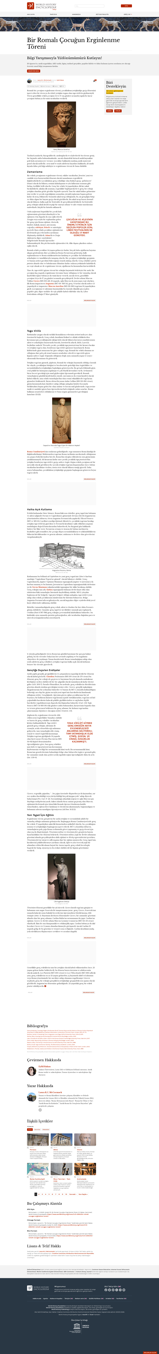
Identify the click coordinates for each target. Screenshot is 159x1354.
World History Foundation (57, 1306)
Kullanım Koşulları (56, 1298)
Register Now (33, 71)
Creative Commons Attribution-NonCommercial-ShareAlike (73, 1253)
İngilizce (53, 14)
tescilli (84, 1314)
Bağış (109, 111)
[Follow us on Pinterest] (113, 1291)
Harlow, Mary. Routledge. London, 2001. (51, 1036)
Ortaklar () (110, 1298)
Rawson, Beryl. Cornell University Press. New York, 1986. (51, 1042)
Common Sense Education (101, 1269)
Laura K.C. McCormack (44, 80)
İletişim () (69, 1298)
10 (66, 1194)
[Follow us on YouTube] (124, 1291)
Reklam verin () (81, 1298)
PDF (62, 86)
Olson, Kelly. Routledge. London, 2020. (50, 1040)
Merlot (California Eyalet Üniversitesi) (50, 1271)
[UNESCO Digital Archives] (79, 1328)
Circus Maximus (39, 587)
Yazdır (55, 86)
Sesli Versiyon (46, 86)
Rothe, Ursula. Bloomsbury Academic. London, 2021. (51, 1044)
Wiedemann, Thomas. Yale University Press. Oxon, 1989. (55, 1049)
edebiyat (39, 227)
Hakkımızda (76, 14)
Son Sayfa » (83, 1194)
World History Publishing (60, 1309)
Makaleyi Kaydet (33, 86)
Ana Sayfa (31, 14)
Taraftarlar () (121, 1298)
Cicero (36, 281)
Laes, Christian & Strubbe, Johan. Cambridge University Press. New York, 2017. (58, 1038)
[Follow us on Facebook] (106, 1291)
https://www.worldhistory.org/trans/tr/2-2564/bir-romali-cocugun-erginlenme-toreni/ (58, 1226)
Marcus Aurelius (55, 286)
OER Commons (69, 1271)
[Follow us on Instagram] (120, 1291)
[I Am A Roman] (40, 1110)
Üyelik (118, 111)
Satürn (50, 590)
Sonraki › (72, 1194)
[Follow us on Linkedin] (117, 1291)
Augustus (50, 284)
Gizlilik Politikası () (96, 1298)
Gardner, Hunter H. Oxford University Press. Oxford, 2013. (55, 1034)
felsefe (47, 227)
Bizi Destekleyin (102, 14)
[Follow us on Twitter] (109, 1291)
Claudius (50, 677)
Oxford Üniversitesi (34, 1269)
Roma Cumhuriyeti (36, 452)
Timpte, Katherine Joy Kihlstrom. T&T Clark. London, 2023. (58, 1046)
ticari (92, 1314)
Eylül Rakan (60, 80)
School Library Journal (83, 1271)
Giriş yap (127, 14)
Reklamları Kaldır (89, 300)
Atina (47, 235)
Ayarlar (45, 1298)
